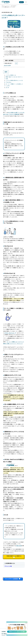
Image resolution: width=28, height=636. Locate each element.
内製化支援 (19, 545)
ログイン (21, 2)
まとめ (7, 87)
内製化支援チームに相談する (14, 556)
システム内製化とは (11, 75)
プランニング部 (8, 566)
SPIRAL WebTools (9, 333)
